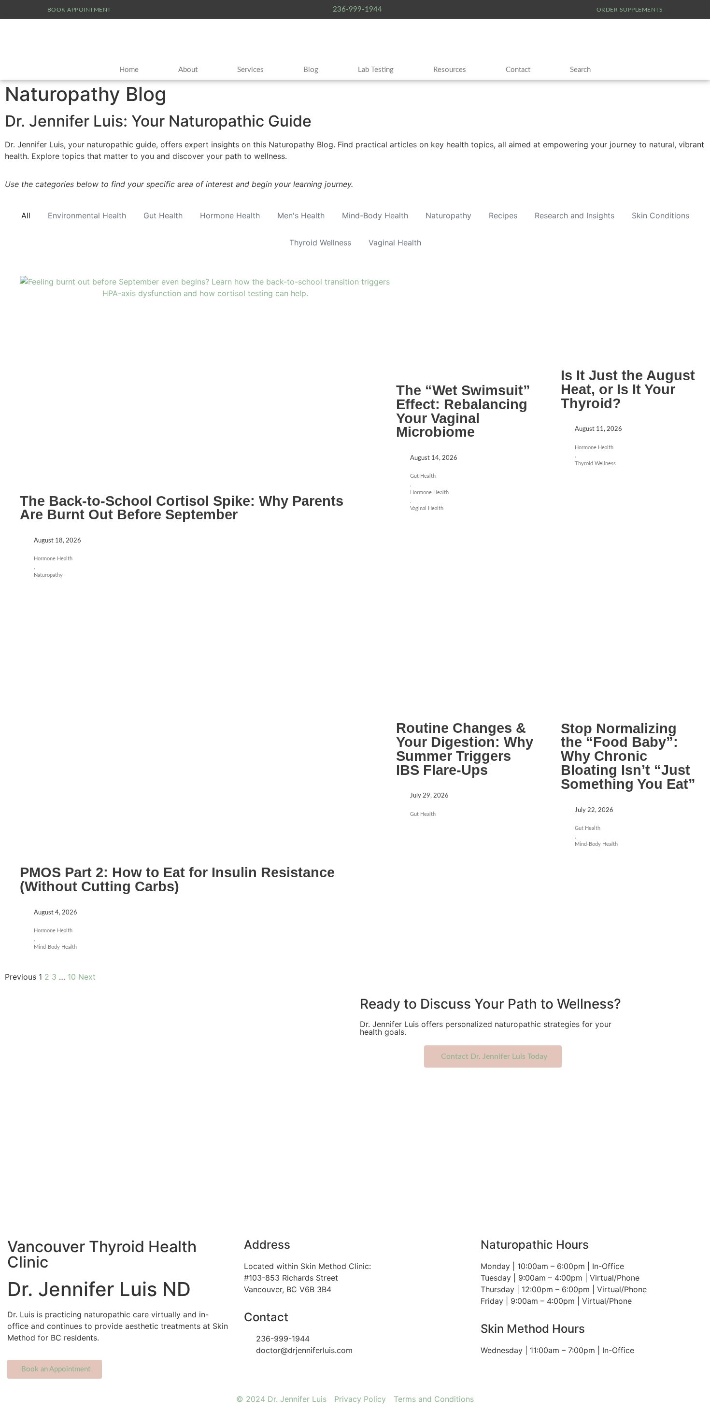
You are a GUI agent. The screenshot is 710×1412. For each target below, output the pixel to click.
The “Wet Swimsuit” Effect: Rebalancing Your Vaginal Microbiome (463, 411)
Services (250, 69)
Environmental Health (87, 215)
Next (87, 977)
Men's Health (301, 215)
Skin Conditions (660, 215)
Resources (449, 69)
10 (72, 977)
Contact (518, 69)
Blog (310, 69)
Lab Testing (376, 69)
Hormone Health (230, 215)
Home (129, 69)
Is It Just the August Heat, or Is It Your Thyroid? (628, 389)
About (188, 69)
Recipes (503, 215)
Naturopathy (448, 215)
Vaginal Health (395, 242)
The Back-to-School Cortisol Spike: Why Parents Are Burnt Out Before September (181, 508)
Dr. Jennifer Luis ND (99, 1289)
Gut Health (163, 215)
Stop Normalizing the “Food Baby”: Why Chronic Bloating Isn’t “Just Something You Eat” (628, 756)
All (25, 215)
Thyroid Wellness (320, 242)
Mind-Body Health (375, 215)
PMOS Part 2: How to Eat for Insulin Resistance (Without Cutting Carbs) (177, 879)
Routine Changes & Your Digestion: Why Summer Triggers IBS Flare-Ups (464, 748)
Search (580, 69)
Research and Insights (574, 215)
